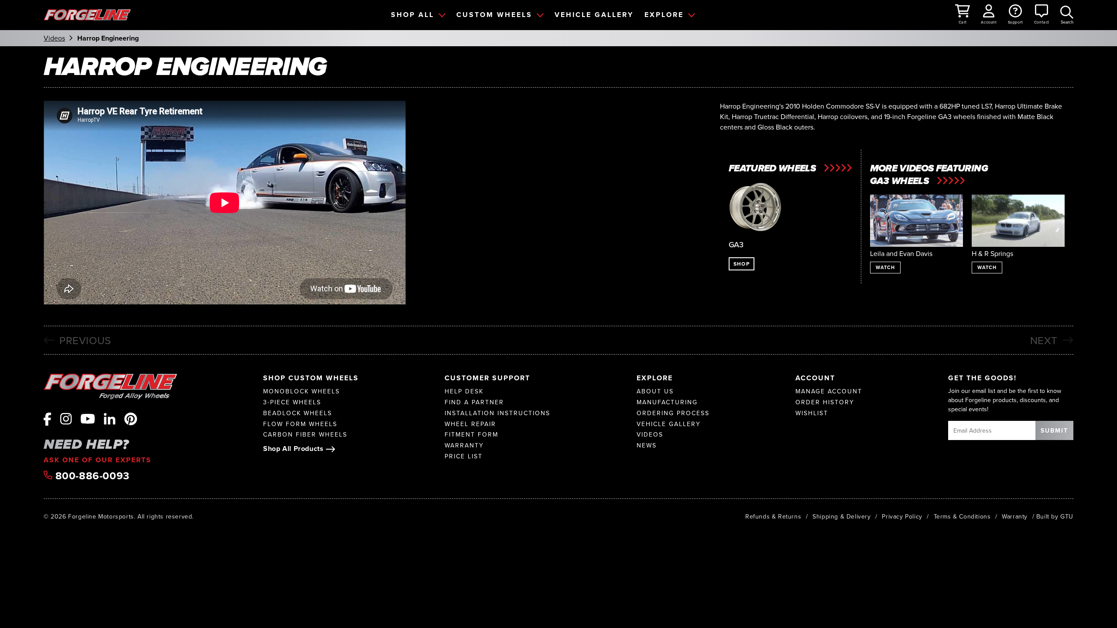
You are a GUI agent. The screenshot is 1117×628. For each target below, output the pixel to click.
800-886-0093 (91, 476)
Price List (464, 456)
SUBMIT (1054, 430)
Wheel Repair (470, 424)
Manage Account (828, 391)
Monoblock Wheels (301, 391)
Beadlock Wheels (297, 413)
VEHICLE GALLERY (594, 15)
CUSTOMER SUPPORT (487, 378)
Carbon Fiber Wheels (305, 434)
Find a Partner (474, 402)
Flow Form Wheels (300, 424)
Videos (54, 38)
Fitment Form (471, 434)
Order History (824, 402)
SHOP (741, 263)
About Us (655, 391)
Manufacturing (667, 402)
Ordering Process (673, 413)
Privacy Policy (902, 516)
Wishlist (811, 413)
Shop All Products (293, 449)
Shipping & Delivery (841, 516)
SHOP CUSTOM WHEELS (311, 378)
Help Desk (464, 391)
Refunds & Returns (773, 516)
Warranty (464, 445)
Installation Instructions (497, 413)
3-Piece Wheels (292, 402)
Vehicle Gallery (669, 424)
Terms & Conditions (962, 516)
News (647, 445)
